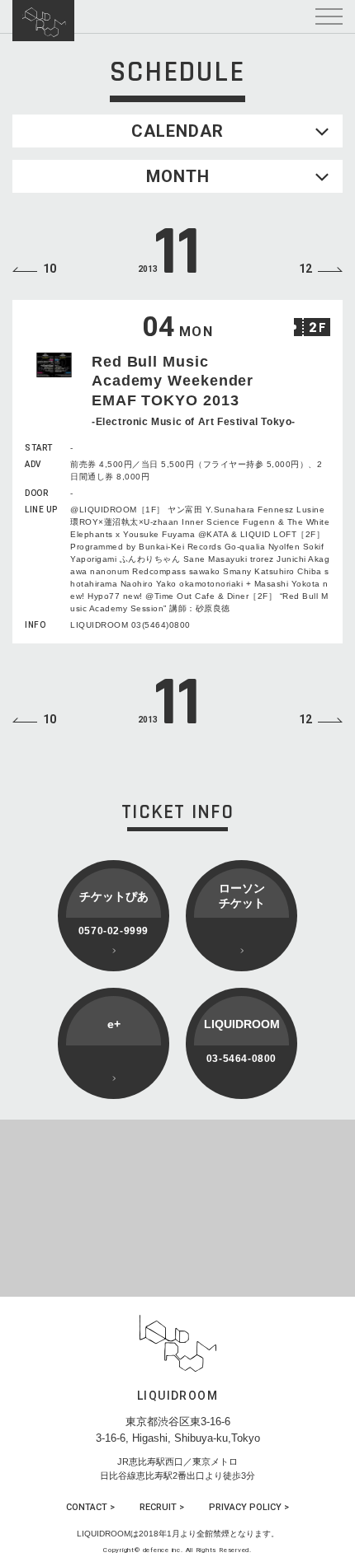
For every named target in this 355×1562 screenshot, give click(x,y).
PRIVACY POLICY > (249, 1507)
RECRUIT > (162, 1507)
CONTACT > (90, 1507)
